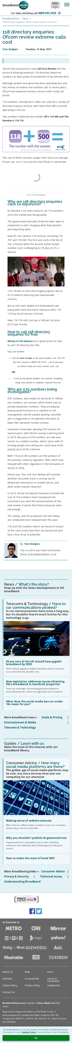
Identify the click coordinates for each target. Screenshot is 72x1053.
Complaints (53, 985)
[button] (59, 13)
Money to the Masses (20, 341)
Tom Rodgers (32, 543)
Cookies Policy (28, 1032)
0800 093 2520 (47, 13)
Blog (27, 971)
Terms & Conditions (53, 980)
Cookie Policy (10, 985)
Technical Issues (51, 876)
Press (50, 971)
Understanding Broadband (22, 881)
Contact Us (9, 992)
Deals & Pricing (52, 717)
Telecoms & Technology (20, 727)
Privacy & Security (16, 876)
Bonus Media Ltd (46, 1003)
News (25, 18)
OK (36, 1038)
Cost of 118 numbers (36, 195)
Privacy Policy (32, 985)
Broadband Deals (11, 18)
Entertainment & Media (20, 722)
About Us (8, 971)
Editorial (7, 978)
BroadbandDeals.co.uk (14, 1003)
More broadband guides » (21, 871)
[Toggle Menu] (66, 4)
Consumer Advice (53, 871)
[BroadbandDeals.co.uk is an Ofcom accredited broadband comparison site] (26, 899)
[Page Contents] (36, 60)
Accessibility (32, 978)
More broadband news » (20, 717)
